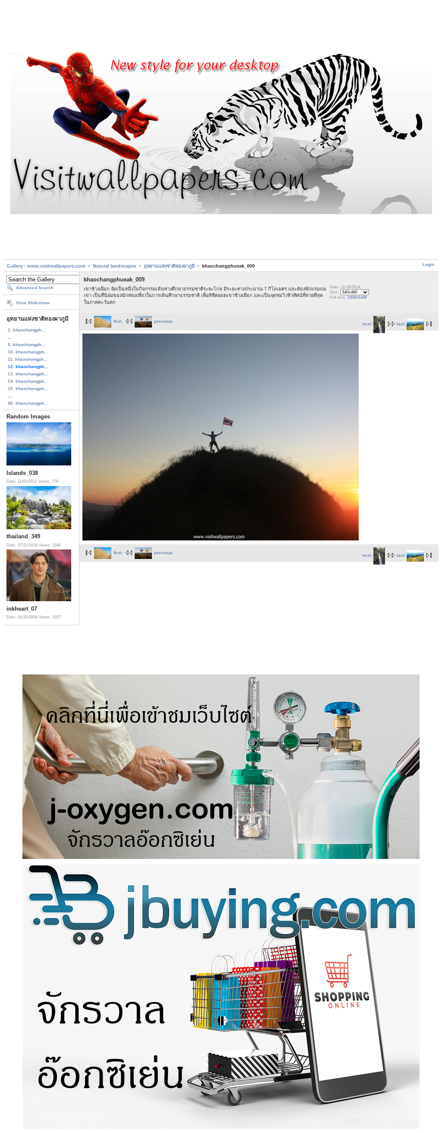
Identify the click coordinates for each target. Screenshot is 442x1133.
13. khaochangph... (28, 373)
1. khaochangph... (26, 330)
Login (428, 264)
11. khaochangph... (27, 359)
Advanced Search (35, 287)
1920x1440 (357, 297)
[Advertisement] (221, 27)
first (118, 321)
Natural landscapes (114, 265)
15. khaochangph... (28, 388)
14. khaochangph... (28, 381)
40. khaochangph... (28, 403)
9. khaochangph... (26, 344)
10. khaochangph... (28, 352)
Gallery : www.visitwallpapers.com (46, 265)
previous (163, 321)
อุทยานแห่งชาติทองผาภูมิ (169, 265)
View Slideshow (33, 302)
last (400, 323)
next (366, 323)
